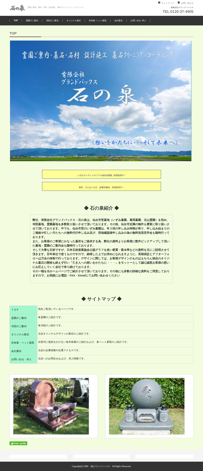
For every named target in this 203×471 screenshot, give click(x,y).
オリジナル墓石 (73, 20)
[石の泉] (17, 8)
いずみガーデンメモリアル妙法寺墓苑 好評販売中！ (101, 175)
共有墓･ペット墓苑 (97, 20)
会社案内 (118, 20)
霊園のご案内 (32, 20)
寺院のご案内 (52, 20)
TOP (16, 20)
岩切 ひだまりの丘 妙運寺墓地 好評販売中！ (101, 187)
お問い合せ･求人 (138, 20)
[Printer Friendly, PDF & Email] (18, 443)
